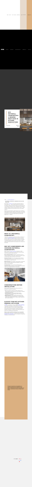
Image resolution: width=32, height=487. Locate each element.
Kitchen (7, 49)
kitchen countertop (13, 251)
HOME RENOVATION (17, 49)
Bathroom (11, 49)
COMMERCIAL (24, 49)
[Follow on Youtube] (19, 461)
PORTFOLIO (29, 49)
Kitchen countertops (12, 123)
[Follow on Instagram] (20, 458)
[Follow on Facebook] (19, 460)
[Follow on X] (20, 460)
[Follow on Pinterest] (19, 458)
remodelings (10, 203)
